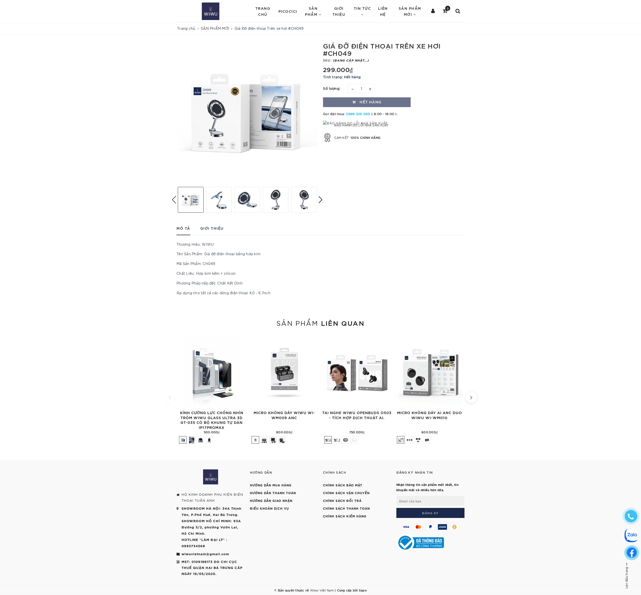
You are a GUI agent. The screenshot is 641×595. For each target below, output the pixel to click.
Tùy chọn (391, 404)
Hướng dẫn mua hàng (270, 485)
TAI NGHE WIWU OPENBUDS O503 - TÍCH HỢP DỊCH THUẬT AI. (357, 415)
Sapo (363, 590)
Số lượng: (332, 88)
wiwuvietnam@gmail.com (205, 553)
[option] (247, 112)
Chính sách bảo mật (342, 485)
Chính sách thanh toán (346, 508)
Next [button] (320, 199)
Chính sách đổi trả (342, 500)
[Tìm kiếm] (458, 11)
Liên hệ (383, 11)
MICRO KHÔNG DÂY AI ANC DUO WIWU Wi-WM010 (429, 415)
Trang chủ (262, 11)
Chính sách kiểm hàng (344, 516)
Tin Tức (362, 8)
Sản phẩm (320, 323)
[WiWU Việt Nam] (211, 11)
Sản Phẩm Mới (410, 11)
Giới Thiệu (339, 11)
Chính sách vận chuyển (346, 493)
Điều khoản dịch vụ (269, 508)
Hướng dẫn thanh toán (273, 493)
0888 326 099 (358, 113)
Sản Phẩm (312, 11)
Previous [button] (174, 199)
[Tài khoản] (433, 11)
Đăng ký (430, 513)
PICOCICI (287, 11)
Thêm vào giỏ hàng (246, 404)
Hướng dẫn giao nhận (271, 500)
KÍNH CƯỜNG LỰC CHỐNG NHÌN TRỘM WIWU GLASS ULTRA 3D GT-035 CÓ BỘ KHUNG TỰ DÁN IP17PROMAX (211, 420)
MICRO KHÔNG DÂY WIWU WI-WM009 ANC (284, 415)
